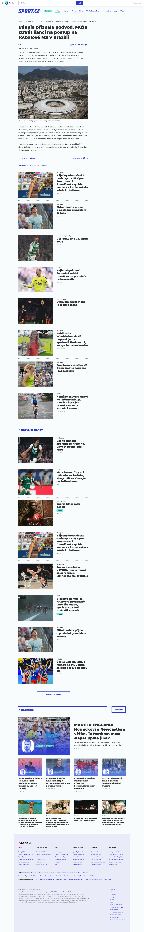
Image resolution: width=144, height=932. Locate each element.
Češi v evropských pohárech (79, 873)
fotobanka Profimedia (70, 892)
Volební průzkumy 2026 (25, 854)
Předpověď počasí (44, 873)
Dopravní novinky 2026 (116, 857)
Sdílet (82, 44)
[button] (53, 92)
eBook (74, 44)
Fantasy (48, 11)
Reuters (60, 892)
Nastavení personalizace (117, 920)
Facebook (113, 894)
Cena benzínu (65, 873)
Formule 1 (58, 862)
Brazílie (43, 165)
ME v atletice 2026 (60, 859)
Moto (81, 11)
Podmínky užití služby (117, 907)
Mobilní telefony (40, 879)
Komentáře (26, 709)
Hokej (66, 11)
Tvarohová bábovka (79, 859)
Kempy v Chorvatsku (97, 852)
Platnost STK (113, 864)
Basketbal (60, 438)
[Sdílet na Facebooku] (84, 158)
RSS (111, 892)
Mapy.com (34, 873)
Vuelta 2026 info (41, 852)
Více (122, 11)
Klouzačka (63, 876)
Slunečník (56, 876)
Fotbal (57, 11)
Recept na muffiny (78, 854)
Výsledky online (92, 11)
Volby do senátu (23, 862)
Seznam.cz (137, 3)
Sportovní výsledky (64, 236)
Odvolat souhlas (115, 917)
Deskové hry (80, 879)
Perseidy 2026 (55, 873)
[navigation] (2, 3)
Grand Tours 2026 (41, 864)
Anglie (59, 267)
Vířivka (93, 876)
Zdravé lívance (77, 857)
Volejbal (60, 659)
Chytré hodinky (97, 879)
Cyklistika (60, 394)
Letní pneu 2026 (114, 852)
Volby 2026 (21, 852)
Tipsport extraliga (60, 857)
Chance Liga (61, 299)
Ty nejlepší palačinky (79, 852)
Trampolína (48, 876)
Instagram (113, 897)
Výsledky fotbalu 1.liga (61, 854)
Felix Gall (39, 862)
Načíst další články (53, 695)
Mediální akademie (115, 914)
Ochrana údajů (114, 909)
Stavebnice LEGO (51, 879)
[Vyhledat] (79, 3)
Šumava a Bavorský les (98, 857)
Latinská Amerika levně (98, 862)
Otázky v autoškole (115, 862)
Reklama (112, 902)
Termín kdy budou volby (26, 859)
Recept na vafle (77, 862)
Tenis (74, 11)
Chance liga (58, 852)
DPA (55, 892)
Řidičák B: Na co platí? (116, 859)
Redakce (112, 889)
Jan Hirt (38, 857)
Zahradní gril (87, 876)
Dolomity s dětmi (96, 864)
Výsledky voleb (23, 857)
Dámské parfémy (62, 879)
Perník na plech (77, 864)
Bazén (31, 876)
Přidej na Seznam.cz (116, 904)
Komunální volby (23, 864)
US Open (60, 172)
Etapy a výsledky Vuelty (43, 854)
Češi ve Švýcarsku (96, 859)
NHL (56, 864)
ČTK (19, 44)
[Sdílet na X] (87, 158)
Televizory (88, 879)
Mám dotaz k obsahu (116, 912)
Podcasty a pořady (109, 11)
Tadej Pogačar (41, 859)
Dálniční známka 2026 (116, 854)
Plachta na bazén (38, 876)
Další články (118, 709)
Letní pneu (72, 879)
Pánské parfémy (108, 879)
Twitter (112, 899)
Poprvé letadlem (96, 854)
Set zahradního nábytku (74, 876)
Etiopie (36, 165)
